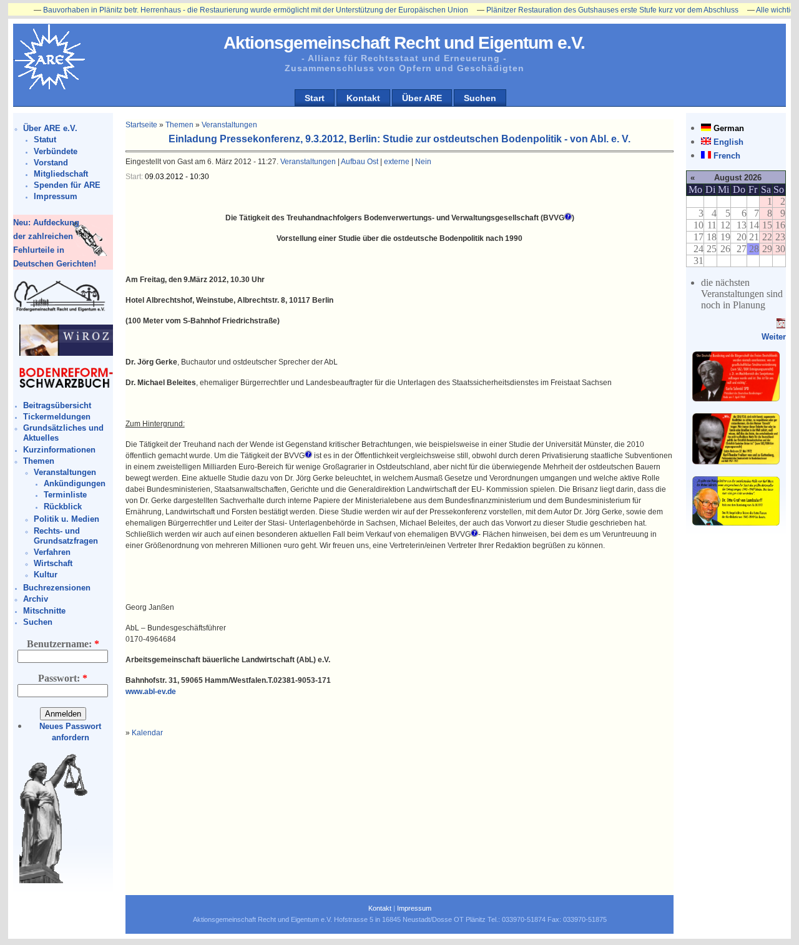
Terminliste (65, 494)
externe (396, 161)
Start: (135, 176)
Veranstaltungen (65, 472)
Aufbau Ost (359, 161)
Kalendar (147, 732)
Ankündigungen (74, 483)
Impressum (55, 196)
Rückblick (63, 506)
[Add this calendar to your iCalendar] (781, 325)
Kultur (45, 574)
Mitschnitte (44, 610)
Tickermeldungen (57, 416)
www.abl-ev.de (150, 691)
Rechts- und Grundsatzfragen (66, 536)
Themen (38, 461)
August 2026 (738, 177)
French (726, 155)
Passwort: (62, 678)
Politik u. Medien (66, 519)
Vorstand (51, 162)
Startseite (141, 124)
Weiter (774, 336)
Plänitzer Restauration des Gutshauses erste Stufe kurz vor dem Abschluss (589, 10)
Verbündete (55, 151)
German (728, 128)
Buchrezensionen (57, 587)
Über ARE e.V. (50, 128)
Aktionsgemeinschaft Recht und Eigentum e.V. (404, 42)
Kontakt (363, 98)
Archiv (35, 599)
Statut (45, 139)
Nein (423, 161)
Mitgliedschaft (61, 174)
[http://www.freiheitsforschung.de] (60, 310)
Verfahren (52, 552)
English (728, 142)
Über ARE (422, 98)
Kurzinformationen (59, 449)
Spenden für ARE (67, 185)
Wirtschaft (53, 563)
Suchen (480, 98)
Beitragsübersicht (57, 405)
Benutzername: (63, 644)
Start (315, 98)
